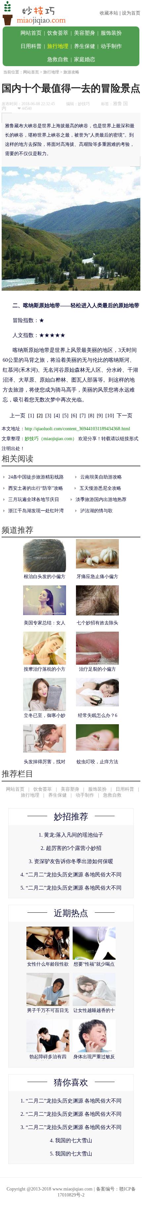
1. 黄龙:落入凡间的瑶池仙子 (71, 835)
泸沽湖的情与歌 (96, 510)
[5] (65, 415)
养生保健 (84, 46)
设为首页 (131, 13)
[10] (109, 415)
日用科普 (31, 46)
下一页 (124, 415)
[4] (57, 415)
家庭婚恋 (84, 59)
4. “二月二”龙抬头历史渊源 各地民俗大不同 (71, 874)
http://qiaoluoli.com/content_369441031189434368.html (77, 428)
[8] (91, 415)
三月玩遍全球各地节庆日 (33, 499)
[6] (74, 415)
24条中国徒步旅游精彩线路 (36, 477)
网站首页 (31, 33)
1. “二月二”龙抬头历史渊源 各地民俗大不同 (71, 1101)
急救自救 (57, 59)
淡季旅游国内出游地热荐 (101, 499)
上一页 (17, 415)
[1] (31, 415)
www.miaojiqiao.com (72, 1189)
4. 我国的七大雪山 (71, 1140)
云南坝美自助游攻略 (101, 477)
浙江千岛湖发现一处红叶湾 (36, 510)
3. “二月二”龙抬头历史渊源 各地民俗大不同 (71, 1127)
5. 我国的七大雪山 (71, 1153)
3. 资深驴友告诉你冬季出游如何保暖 (71, 861)
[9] (100, 415)
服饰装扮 (111, 33)
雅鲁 (117, 103)
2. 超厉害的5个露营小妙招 (71, 848)
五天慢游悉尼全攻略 (100, 488)
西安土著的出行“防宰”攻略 (35, 488)
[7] (83, 415)
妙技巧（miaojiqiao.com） (51, 438)
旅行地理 (57, 46)
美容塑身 (84, 33)
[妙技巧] (33, 24)
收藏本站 (109, 13)
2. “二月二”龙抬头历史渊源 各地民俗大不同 (71, 1114)
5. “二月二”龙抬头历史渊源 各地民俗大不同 (71, 888)
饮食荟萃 (57, 33)
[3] (48, 415)
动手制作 (111, 46)
